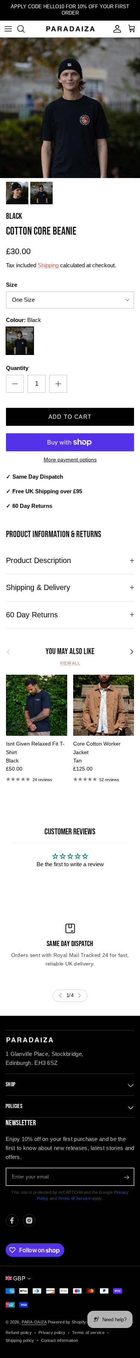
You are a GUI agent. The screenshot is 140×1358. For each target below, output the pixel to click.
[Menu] (8, 29)
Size (11, 284)
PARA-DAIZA (34, 1322)
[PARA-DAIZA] (70, 28)
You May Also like (70, 652)
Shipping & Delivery (38, 587)
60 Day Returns (32, 615)
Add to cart (70, 416)
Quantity (17, 368)
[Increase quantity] (58, 384)
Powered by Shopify (67, 1322)
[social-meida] (12, 1220)
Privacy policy (51, 1332)
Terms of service (88, 1332)
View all (70, 663)
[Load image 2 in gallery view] (70, 107)
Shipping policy (20, 1340)
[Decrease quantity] (15, 384)
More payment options (70, 460)
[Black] (20, 341)
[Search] (24, 29)
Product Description (38, 560)
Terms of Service (74, 1198)
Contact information (59, 1340)
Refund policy (19, 1332)
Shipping (48, 265)
